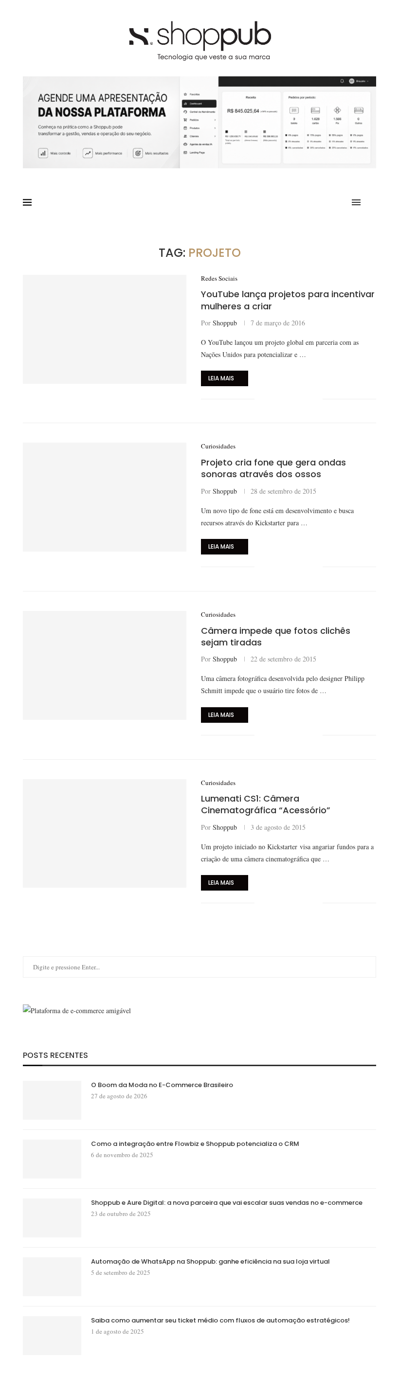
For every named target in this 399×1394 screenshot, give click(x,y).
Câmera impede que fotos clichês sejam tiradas (275, 636)
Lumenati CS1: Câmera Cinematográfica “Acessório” (265, 804)
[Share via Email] (315, 398)
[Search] (371, 202)
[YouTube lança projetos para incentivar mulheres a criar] (104, 329)
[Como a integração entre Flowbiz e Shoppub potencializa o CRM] (52, 1159)
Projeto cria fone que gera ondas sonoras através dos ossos (273, 468)
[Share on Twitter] (284, 398)
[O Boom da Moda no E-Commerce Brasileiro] (52, 1100)
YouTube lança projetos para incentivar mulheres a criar (288, 300)
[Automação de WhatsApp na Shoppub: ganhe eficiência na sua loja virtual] (52, 1276)
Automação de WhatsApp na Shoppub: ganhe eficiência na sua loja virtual (210, 1261)
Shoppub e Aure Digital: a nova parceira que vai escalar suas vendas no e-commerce (227, 1202)
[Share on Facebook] (274, 398)
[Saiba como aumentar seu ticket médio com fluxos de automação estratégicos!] (52, 1335)
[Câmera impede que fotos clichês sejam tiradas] (104, 665)
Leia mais (221, 378)
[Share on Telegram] (305, 398)
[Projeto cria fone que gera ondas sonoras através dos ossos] (104, 497)
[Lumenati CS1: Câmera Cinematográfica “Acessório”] (104, 833)
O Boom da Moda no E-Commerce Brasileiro (162, 1085)
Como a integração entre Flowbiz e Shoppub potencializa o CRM (195, 1144)
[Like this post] (262, 398)
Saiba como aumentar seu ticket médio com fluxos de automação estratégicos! (220, 1320)
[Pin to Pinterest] (294, 398)
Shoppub (225, 322)
